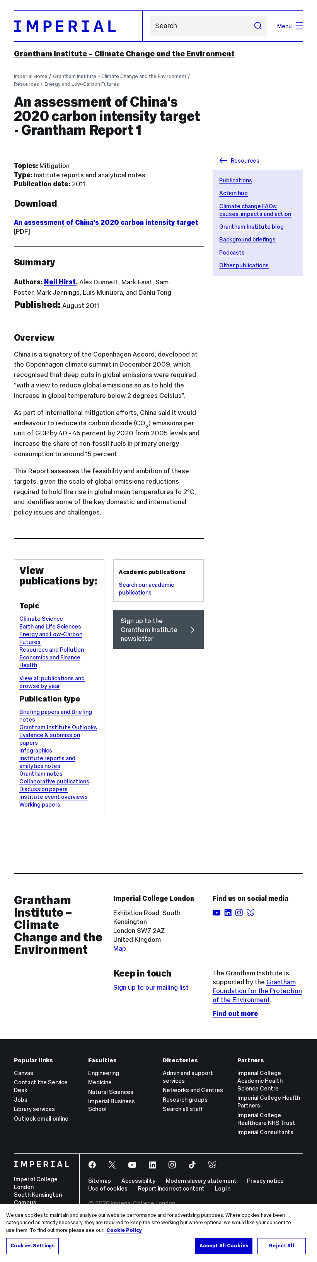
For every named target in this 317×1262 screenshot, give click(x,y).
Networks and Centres (193, 1090)
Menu (284, 26)
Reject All (281, 1246)
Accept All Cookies (223, 1246)
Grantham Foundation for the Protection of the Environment (257, 991)
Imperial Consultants (265, 1132)
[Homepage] (78, 26)
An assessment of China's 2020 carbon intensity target (106, 222)
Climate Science (41, 618)
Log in (222, 1188)
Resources (26, 84)
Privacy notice (265, 1180)
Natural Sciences (110, 1092)
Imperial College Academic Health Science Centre (260, 1080)
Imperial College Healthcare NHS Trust (266, 1118)
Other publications (244, 265)
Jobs (20, 1099)
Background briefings (247, 239)
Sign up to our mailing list (151, 987)
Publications (235, 180)
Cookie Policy (124, 1230)
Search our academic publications (146, 588)
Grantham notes (41, 773)
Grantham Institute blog (251, 226)
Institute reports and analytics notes (47, 761)
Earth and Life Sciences (50, 626)
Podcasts (232, 252)
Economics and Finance (49, 657)
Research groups (185, 1099)
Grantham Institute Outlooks (58, 727)
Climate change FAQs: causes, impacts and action (255, 209)
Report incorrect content (171, 1188)
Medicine (100, 1082)
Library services (34, 1109)
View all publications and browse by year (52, 682)
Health (28, 665)
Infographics (35, 750)
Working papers (39, 804)
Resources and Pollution (51, 649)
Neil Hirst (60, 282)
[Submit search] (258, 26)
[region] (158, 1233)
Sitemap (99, 1180)
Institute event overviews (53, 796)
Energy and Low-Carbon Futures (81, 84)
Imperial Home (31, 76)
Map (119, 948)
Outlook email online (41, 1118)
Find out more (235, 1013)
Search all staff (183, 1109)
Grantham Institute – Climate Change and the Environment (124, 54)
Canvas (23, 1073)
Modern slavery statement (201, 1180)
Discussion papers (43, 789)
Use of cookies (108, 1188)
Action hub (233, 193)
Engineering (103, 1073)
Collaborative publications (54, 781)
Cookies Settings (32, 1246)
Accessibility (138, 1180)
